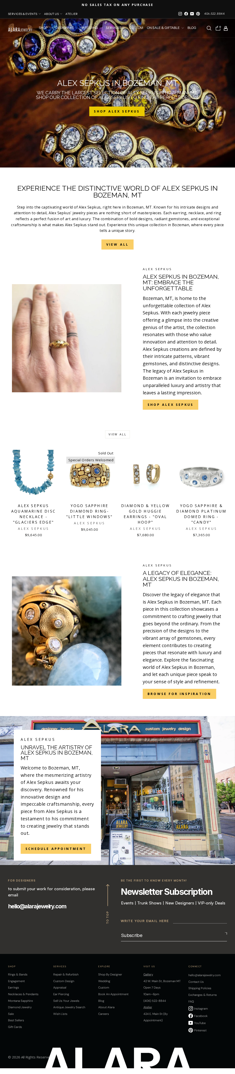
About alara (106, 1007)
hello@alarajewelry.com (37, 906)
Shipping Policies (199, 988)
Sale (11, 1014)
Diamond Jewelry (20, 1007)
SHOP (43, 28)
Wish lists (60, 1014)
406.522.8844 (214, 13)
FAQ (191, 1001)
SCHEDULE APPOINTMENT (55, 848)
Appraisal (59, 987)
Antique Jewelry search (69, 1007)
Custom (103, 987)
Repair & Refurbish (65, 974)
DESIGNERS (65, 28)
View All (117, 244)
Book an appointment (113, 994)
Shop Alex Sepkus (170, 404)
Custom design (63, 981)
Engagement (16, 981)
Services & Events (22, 14)
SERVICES (114, 28)
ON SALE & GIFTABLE (163, 28)
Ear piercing (61, 994)
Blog (191, 28)
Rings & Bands (18, 974)
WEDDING (90, 28)
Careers (103, 1014)
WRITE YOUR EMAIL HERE (145, 921)
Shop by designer (110, 974)
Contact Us (196, 982)
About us (51, 14)
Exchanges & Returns (202, 995)
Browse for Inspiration (179, 694)
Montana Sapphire (20, 1001)
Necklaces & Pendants (23, 994)
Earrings (13, 987)
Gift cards (15, 1027)
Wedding (104, 981)
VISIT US (149, 966)
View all (118, 434)
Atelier (71, 14)
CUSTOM (136, 28)
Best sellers (16, 1020)
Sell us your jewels (66, 1001)
